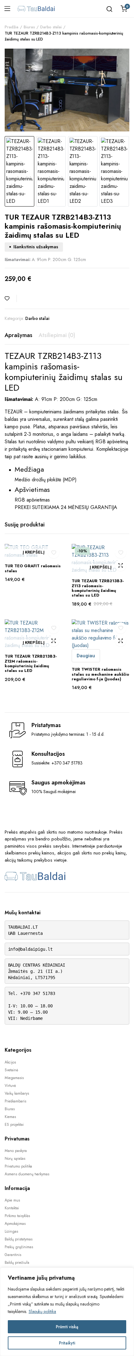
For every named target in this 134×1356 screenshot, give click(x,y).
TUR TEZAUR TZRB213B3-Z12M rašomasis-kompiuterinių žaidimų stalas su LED (31, 663)
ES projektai (14, 1124)
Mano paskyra (16, 1151)
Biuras (29, 27)
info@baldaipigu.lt (30, 949)
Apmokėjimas (15, 1223)
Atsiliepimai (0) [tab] (57, 335)
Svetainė (11, 1070)
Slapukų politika (42, 1311)
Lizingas (11, 1231)
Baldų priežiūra (17, 1262)
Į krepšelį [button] (33, 552)
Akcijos (10, 1062)
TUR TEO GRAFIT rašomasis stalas (33, 568)
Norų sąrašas (15, 1158)
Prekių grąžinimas (19, 1247)
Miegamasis (14, 1078)
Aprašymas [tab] (18, 335)
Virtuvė (10, 1085)
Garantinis (13, 1255)
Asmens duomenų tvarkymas (27, 1174)
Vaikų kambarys (17, 1093)
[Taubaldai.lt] (36, 9)
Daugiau (86, 656)
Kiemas (10, 1117)
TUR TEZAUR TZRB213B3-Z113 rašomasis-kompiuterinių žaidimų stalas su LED (98, 588)
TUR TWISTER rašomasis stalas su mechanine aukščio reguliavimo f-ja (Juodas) (100, 674)
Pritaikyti (67, 1343)
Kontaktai (12, 1208)
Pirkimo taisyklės (17, 1216)
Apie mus (12, 1200)
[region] (67, 1312)
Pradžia (11, 27)
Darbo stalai (51, 27)
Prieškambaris (15, 1101)
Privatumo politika (18, 1166)
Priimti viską (67, 1327)
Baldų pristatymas (18, 1239)
